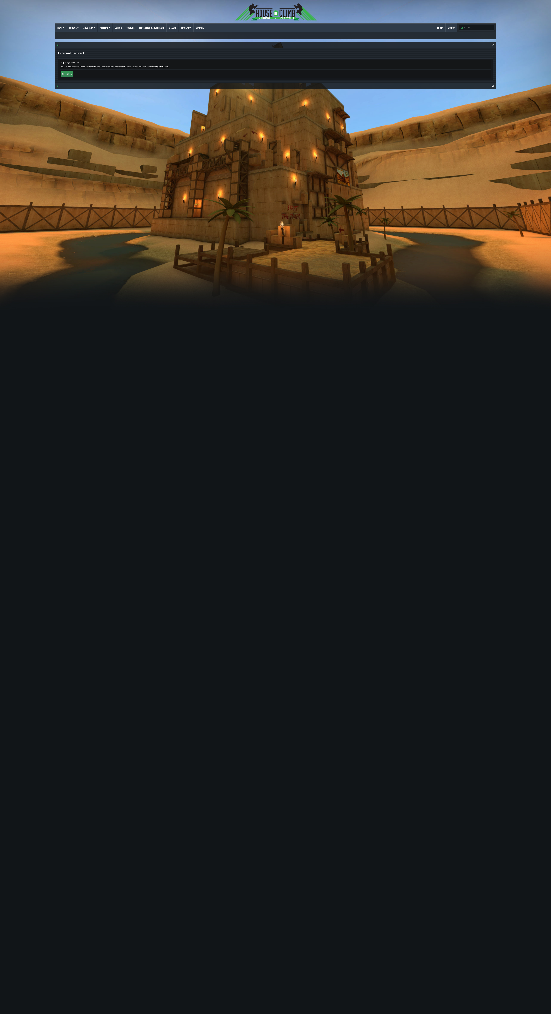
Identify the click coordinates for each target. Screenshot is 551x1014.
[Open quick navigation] (493, 45)
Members (104, 27)
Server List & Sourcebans (151, 27)
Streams (200, 27)
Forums (73, 27)
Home (59, 27)
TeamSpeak (186, 27)
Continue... (67, 74)
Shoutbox (88, 27)
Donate (118, 27)
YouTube (130, 27)
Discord (172, 27)
